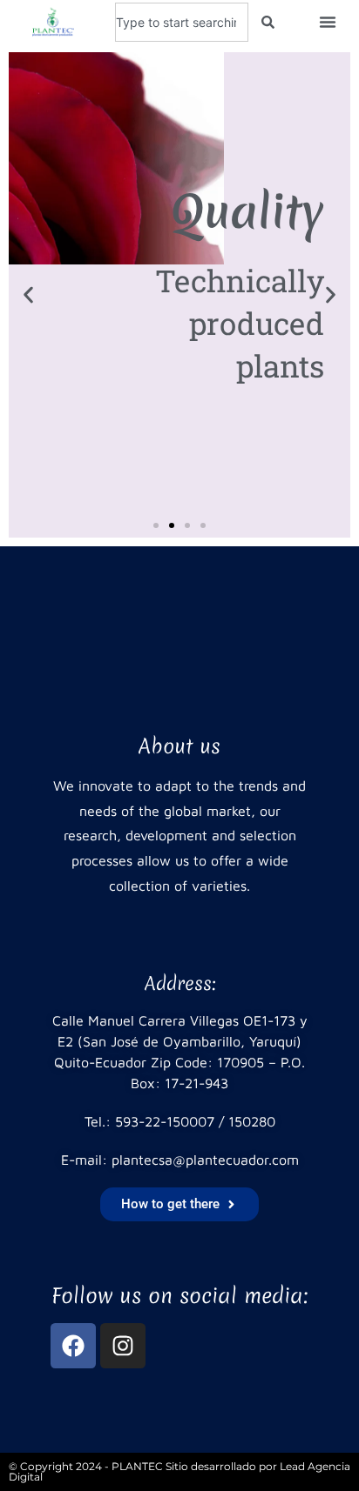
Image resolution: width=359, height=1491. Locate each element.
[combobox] (181, 22)
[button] (328, 22)
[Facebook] (73, 1345)
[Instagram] (123, 1345)
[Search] (268, 22)
